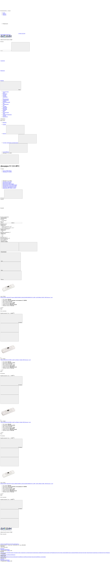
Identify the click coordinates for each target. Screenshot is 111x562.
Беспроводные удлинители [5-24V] (10, 185)
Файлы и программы (41, 556)
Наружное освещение (5, 109)
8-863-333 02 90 (10, 544)
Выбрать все (3, 225)
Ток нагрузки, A (3, 240)
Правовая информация (4, 549)
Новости (4, 13)
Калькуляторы (28, 556)
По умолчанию (3, 251)
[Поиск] (20, 46)
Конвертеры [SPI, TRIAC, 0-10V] (9, 188)
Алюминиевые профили (6, 101)
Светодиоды (5, 116)
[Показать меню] (15, 129)
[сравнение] (9, 327)
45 (2, 234)
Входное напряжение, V (5, 228)
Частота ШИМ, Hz (4, 239)
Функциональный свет (46, 552)
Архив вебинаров (13, 556)
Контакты (9, 34)
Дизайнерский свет (55, 552)
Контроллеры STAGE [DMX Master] (10, 184)
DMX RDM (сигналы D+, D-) (8, 227)
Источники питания (5, 94)
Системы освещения (5, 107)
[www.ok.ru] (26, 542)
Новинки (4, 122)
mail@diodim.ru (16, 544)
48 (2, 231)
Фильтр (2, 279)
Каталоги (2, 556)
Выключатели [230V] (7, 182)
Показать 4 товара (4, 241)
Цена (2, 261)
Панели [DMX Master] (7, 170)
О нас (4, 12)
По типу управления (4, 216)
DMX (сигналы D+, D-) (7, 226)
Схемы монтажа (34, 556)
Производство (5, 554)
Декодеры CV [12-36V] (7, 171)
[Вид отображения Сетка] (9, 246)
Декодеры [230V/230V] (7, 181)
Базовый (2, 208)
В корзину (20, 322)
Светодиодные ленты (4, 552)
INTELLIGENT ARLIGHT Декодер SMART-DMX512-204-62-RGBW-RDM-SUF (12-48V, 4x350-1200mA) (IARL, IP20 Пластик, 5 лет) (26, 483)
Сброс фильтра (3, 218)
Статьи (18, 556)
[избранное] (9, 336)
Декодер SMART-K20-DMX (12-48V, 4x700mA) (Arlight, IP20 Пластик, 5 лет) (15, 422)
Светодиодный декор (84, 552)
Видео (5, 556)
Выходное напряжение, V (5, 232)
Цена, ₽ (1, 221)
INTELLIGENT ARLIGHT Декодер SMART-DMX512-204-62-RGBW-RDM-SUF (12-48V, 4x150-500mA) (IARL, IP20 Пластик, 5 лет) (26, 297)
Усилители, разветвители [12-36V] (9, 186)
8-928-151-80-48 (3, 544)
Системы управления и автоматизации (24, 552)
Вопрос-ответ (22, 556)
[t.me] (61, 542)
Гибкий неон (4, 111)
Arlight (8, 550)
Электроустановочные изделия (95, 552)
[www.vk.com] (9, 542)
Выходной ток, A (3, 237)
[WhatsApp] (9, 33)
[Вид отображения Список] (28, 246)
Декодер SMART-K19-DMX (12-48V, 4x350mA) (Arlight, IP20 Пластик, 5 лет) (15, 359)
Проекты (4, 14)
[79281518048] (43, 542)
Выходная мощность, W (5, 238)
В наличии (4, 220)
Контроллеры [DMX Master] (8, 183)
